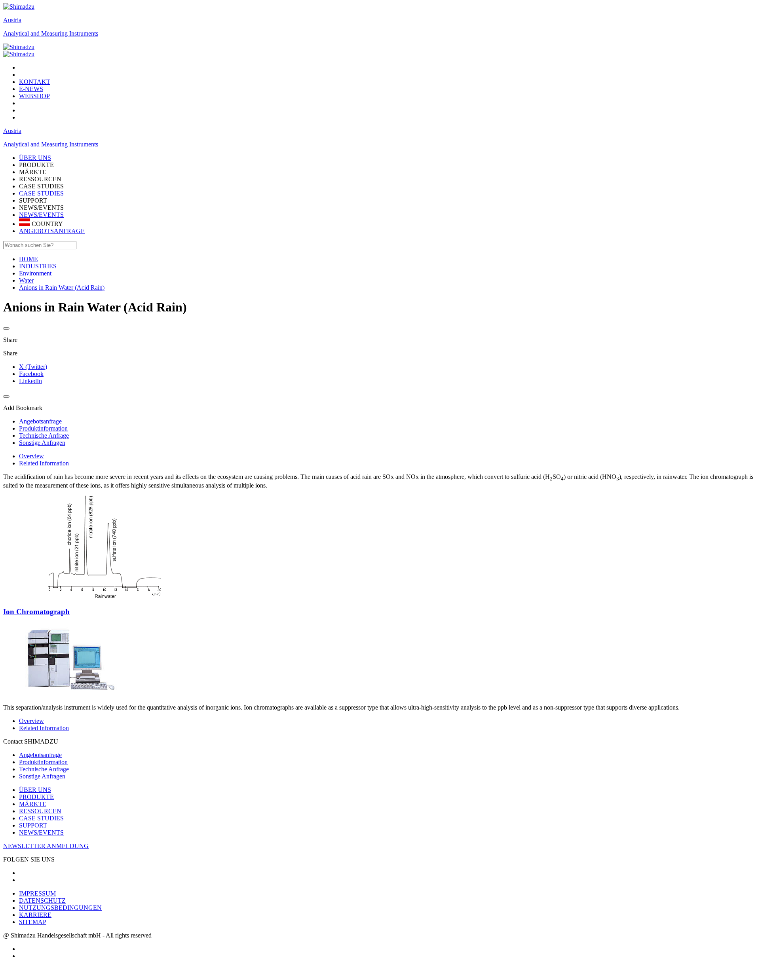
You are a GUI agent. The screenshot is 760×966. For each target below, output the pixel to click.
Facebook (31, 373)
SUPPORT (33, 825)
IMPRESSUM (37, 893)
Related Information (44, 463)
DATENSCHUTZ (42, 900)
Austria (12, 20)
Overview (31, 456)
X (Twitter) (33, 366)
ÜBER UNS (35, 789)
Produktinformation (43, 762)
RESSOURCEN (40, 811)
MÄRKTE (32, 804)
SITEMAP (32, 922)
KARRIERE (35, 914)
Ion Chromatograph (36, 611)
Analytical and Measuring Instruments (50, 33)
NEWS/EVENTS (41, 214)
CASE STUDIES (41, 193)
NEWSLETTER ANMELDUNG (46, 846)
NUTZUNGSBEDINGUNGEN (60, 907)
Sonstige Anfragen (42, 776)
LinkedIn (30, 381)
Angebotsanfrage (40, 755)
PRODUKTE (36, 796)
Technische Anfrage (44, 769)
